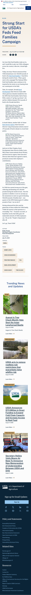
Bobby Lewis (7, 250)
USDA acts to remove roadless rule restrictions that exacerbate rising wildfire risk (15, 367)
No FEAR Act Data (7, 577)
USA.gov (4, 558)
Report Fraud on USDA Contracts (11, 583)
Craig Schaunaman (9, 255)
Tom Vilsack (19, 270)
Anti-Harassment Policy (8, 526)
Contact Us (5, 572)
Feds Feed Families (14, 76)
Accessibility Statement (8, 523)
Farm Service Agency (8, 124)
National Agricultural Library (10, 553)
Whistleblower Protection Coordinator (13, 590)
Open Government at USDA (9, 535)
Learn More (9, 333)
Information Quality (7, 530)
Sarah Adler (8, 270)
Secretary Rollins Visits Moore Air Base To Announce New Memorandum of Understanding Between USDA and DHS (15, 463)
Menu (28, 8)
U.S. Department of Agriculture (15, 8)
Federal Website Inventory (9, 574)
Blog (12, 4)
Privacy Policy (6, 540)
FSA (20, 260)
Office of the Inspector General (10, 555)
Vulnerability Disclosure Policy (10, 542)
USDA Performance (7, 588)
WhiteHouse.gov (6, 560)
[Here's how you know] (15, 1)
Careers (4, 570)
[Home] (3, 8)
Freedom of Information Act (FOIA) (12, 528)
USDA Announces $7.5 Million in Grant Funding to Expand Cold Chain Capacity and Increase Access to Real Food (15, 413)
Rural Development (10, 265)
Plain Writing (6, 537)
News (4, 4)
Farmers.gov (5, 551)
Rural (5, 243)
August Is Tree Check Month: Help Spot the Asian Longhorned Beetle (15, 321)
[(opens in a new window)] (6, 507)
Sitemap (4, 586)
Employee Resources (24, 4)
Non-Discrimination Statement (11, 533)
